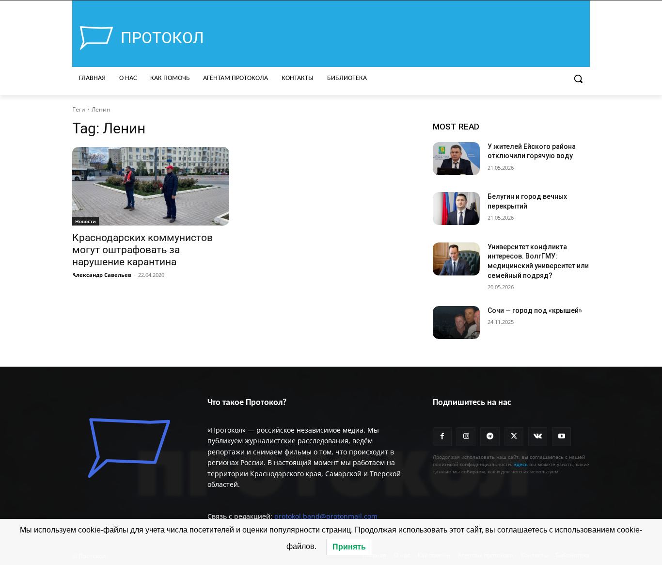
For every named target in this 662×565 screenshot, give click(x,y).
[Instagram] (466, 436)
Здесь (521, 464)
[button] (578, 78)
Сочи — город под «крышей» (535, 310)
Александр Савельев (101, 274)
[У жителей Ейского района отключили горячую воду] (456, 158)
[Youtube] (561, 436)
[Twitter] (513, 436)
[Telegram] (489, 436)
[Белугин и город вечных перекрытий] (456, 208)
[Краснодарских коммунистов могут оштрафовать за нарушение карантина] (150, 186)
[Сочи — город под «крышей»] (456, 322)
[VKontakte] (537, 436)
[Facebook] (442, 436)
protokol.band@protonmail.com (326, 516)
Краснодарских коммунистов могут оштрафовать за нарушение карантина (142, 250)
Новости (85, 221)
